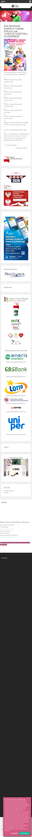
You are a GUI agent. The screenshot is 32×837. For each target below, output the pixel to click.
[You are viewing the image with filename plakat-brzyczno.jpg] (16, 86)
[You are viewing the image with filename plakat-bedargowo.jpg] (16, 80)
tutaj (12, 830)
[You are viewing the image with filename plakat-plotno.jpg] (16, 111)
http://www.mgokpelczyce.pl (8, 537)
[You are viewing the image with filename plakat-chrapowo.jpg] (16, 99)
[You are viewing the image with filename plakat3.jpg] (15, 124)
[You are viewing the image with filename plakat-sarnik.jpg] (16, 122)
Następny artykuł (21, 148)
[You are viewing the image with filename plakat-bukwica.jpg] (16, 93)
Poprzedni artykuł (11, 145)
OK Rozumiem (24, 833)
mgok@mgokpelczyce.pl (7, 529)
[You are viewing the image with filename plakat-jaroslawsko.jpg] (16, 105)
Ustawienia (14, 833)
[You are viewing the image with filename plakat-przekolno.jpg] (16, 117)
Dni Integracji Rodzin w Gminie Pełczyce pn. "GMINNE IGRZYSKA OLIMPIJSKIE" (16, 31)
